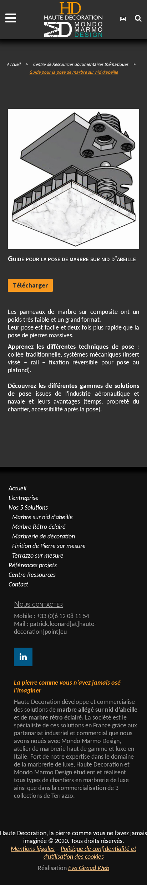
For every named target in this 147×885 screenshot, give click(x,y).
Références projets (33, 565)
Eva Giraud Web (88, 868)
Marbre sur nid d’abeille (42, 517)
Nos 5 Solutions (28, 508)
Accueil (13, 64)
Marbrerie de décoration (43, 536)
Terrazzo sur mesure (38, 556)
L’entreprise (24, 498)
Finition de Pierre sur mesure (49, 546)
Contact (18, 584)
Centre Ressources (32, 575)
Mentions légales (33, 849)
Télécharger (30, 285)
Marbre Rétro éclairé (39, 527)
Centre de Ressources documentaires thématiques (80, 64)
